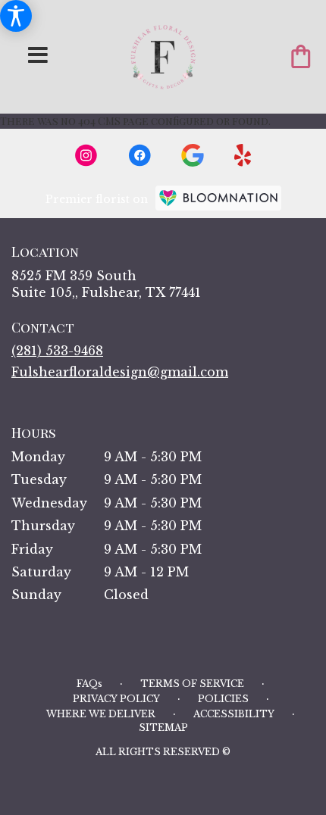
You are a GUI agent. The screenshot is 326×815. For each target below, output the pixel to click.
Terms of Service (192, 683)
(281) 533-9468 (57, 350)
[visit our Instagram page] (86, 155)
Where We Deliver (100, 714)
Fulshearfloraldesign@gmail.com (119, 371)
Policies (223, 698)
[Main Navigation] (38, 56)
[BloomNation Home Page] (218, 198)
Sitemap (163, 727)
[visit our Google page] (192, 155)
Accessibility (233, 714)
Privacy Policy (116, 698)
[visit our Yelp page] (243, 155)
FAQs (89, 683)
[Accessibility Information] (16, 16)
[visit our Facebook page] (139, 155)
